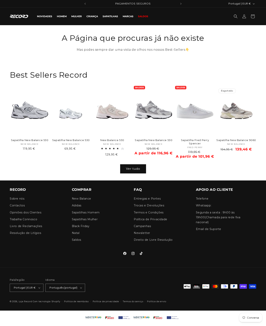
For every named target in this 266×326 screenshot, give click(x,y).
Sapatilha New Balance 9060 (236, 140)
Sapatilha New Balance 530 (29, 140)
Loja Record (25, 301)
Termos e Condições (149, 212)
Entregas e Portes (147, 199)
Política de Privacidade (150, 219)
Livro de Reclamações (26, 226)
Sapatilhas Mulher (85, 219)
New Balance (81, 199)
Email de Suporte (208, 229)
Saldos (76, 240)
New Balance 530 (112, 140)
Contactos (17, 205)
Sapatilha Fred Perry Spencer (195, 142)
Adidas (77, 205)
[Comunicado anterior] (85, 3)
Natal (76, 233)
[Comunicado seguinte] (181, 3)
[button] (235, 16)
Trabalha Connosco (23, 219)
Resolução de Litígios (25, 233)
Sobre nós (17, 199)
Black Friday (81, 226)
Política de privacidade (106, 301)
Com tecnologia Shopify (46, 301)
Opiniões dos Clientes (25, 212)
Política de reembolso (76, 301)
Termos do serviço (133, 301)
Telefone (202, 199)
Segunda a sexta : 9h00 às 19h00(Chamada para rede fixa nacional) (218, 217)
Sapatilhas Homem (86, 212)
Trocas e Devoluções (149, 205)
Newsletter (142, 233)
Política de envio (156, 301)
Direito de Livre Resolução (153, 240)
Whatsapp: (203, 205)
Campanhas (142, 226)
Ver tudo (133, 169)
